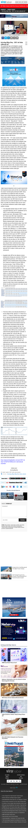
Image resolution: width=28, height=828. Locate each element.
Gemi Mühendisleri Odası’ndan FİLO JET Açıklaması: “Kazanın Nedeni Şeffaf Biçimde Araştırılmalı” (14, 799)
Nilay (13, 474)
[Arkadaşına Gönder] (11, 38)
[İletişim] (23, 2)
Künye (7, 776)
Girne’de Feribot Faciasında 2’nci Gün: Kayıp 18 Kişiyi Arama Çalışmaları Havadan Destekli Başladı (13, 801)
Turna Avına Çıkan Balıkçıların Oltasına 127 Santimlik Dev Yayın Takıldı (13, 813)
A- (26, 44)
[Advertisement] (14, 549)
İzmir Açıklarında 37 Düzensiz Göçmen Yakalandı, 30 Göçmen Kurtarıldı (13, 822)
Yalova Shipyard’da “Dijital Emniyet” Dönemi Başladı (12, 795)
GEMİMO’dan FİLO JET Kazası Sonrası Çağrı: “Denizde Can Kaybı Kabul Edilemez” (13, 807)
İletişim (7, 778)
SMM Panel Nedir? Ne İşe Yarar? (8, 814)
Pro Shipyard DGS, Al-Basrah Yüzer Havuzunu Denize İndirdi (14, 808)
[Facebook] (3, 38)
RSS (21, 776)
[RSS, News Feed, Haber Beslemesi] (14, 781)
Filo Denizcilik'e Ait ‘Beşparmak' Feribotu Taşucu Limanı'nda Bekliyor (13, 811)
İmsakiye (21, 778)
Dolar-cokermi (23, 474)
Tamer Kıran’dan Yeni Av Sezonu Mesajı (10, 816)
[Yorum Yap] (17, 38)
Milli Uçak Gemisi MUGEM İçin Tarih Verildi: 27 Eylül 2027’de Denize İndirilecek (13, 805)
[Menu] (16, 2)
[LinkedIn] (8, 38)
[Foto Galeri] (21, 2)
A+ (26, 42)
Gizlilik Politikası (21, 775)
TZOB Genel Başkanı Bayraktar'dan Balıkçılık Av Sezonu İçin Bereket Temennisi (13, 820)
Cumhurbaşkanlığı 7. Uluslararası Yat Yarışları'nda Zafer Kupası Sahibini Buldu (12, 818)
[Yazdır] (14, 38)
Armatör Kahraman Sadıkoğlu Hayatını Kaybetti (11, 797)
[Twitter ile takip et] (11, 781)
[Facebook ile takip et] (8, 781)
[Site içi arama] (26, 2)
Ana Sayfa (7, 775)
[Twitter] (5, 38)
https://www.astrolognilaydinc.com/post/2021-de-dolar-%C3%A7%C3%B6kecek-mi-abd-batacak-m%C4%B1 (13, 461)
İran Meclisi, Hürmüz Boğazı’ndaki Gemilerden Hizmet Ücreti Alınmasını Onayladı (13, 803)
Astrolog (9, 474)
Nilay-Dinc (17, 474)
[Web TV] (19, 2)
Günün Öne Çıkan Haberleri (7, 791)
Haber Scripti (12, 787)
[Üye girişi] (16, 781)
